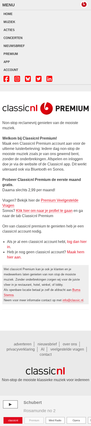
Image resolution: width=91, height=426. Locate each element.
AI (42, 349)
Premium (11, 54)
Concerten (13, 38)
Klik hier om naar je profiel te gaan (44, 211)
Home (8, 14)
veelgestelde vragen (67, 349)
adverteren (23, 344)
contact (46, 354)
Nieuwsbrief (14, 46)
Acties (9, 30)
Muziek (9, 22)
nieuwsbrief (47, 344)
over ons (70, 344)
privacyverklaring (21, 349)
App (7, 62)
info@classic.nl (73, 300)
